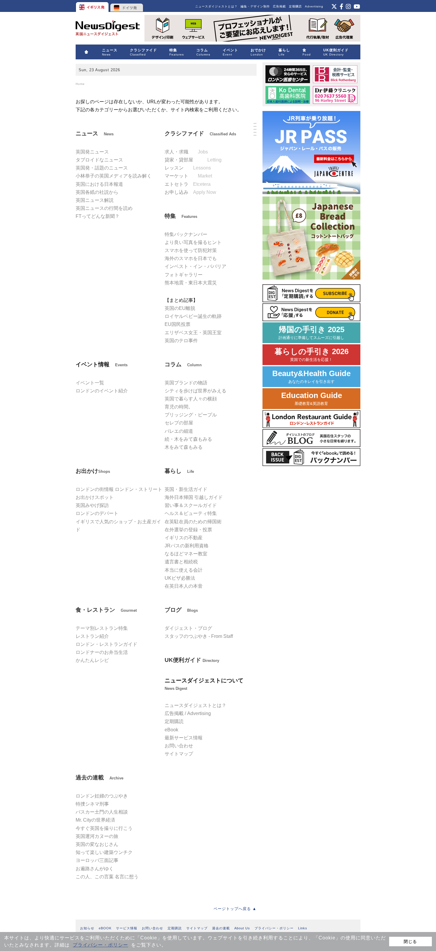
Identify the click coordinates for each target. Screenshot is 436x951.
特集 (181, 216)
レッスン (188, 167)
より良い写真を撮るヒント (193, 242)
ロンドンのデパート (97, 513)
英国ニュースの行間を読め (104, 208)
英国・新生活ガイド (186, 489)
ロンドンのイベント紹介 (102, 390)
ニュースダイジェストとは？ (216, 6)
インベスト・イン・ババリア (195, 266)
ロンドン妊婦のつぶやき (102, 795)
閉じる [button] (410, 941)
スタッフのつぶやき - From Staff (199, 636)
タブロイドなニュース (99, 159)
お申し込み (190, 192)
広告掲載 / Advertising (188, 713)
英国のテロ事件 (181, 340)
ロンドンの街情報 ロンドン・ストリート (119, 489)
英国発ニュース (92, 151)
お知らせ (87, 928)
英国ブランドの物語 (186, 382)
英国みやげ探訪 (92, 505)
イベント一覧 (90, 382)
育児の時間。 (179, 406)
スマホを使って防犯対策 (191, 250)
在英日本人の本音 (184, 586)
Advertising (314, 6)
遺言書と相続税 (181, 561)
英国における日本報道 (99, 184)
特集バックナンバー (186, 234)
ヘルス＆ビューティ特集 (191, 513)
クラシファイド (200, 133)
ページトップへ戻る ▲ (235, 908)
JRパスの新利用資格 (187, 545)
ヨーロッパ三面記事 (97, 860)
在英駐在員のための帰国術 (193, 521)
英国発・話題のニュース (102, 167)
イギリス (93, 6)
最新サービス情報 (184, 737)
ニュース (95, 133)
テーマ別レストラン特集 (102, 628)
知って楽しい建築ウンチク (104, 852)
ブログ (181, 610)
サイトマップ (179, 753)
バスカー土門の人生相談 (102, 811)
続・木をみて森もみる (188, 439)
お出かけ (93, 471)
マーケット (188, 175)
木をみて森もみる (184, 447)
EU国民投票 (177, 324)
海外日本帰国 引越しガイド (194, 497)
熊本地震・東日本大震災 (191, 282)
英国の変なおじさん (97, 844)
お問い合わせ (179, 745)
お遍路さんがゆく (95, 868)
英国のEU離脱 (180, 308)
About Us (242, 928)
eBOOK (105, 928)
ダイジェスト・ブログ (188, 628)
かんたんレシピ (92, 660)
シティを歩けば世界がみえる (195, 390)
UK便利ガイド (192, 660)
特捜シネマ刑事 (92, 803)
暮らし (179, 471)
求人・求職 (186, 151)
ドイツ (127, 6)
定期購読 (295, 6)
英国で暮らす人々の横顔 (191, 398)
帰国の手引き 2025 (311, 332)
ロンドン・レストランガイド (106, 644)
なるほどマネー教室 (186, 553)
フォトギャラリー (184, 274)
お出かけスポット (95, 497)
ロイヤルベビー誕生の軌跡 (193, 316)
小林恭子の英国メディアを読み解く (114, 175)
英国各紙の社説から (97, 192)
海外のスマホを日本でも (191, 258)
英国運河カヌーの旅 (97, 836)
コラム (183, 364)
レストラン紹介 (92, 636)
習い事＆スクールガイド (191, 505)
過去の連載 (99, 777)
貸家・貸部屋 (193, 159)
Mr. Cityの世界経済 (95, 819)
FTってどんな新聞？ (98, 216)
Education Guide (311, 398)
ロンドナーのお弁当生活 (102, 652)
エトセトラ (188, 184)
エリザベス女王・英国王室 (193, 332)
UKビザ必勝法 (180, 578)
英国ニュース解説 (95, 200)
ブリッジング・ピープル (191, 414)
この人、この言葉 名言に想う (107, 876)
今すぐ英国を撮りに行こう (104, 828)
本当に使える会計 (184, 570)
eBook (171, 729)
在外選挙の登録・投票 (188, 529)
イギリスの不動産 (184, 537)
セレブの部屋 (179, 422)
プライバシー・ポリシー (100, 944)
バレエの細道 (179, 431)
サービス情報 (126, 928)
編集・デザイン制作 (255, 6)
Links (302, 928)
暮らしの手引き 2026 (312, 354)
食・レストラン (106, 610)
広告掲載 (279, 6)
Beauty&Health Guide (311, 376)
